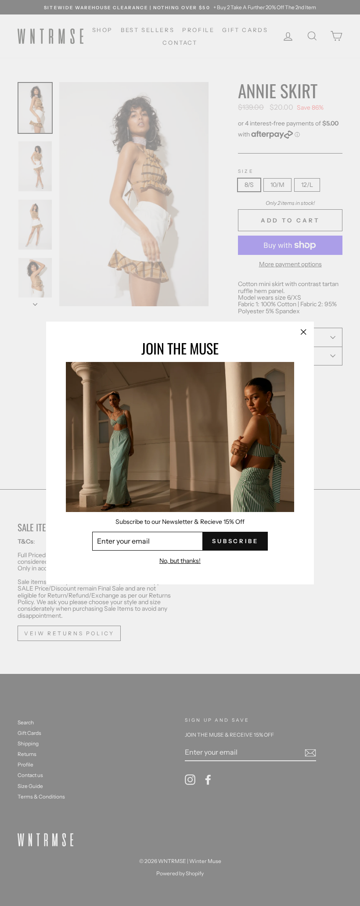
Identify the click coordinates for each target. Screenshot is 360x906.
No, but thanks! (180, 561)
